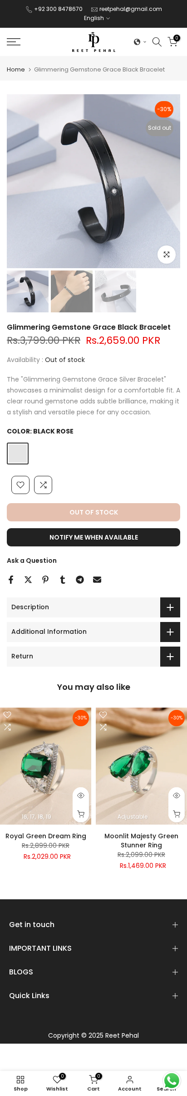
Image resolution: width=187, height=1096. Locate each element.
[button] (140, 42)
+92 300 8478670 (59, 9)
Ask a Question (32, 560)
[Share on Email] (97, 580)
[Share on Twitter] (28, 580)
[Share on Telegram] (80, 580)
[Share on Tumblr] (63, 580)
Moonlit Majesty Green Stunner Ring (141, 840)
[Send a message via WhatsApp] (171, 1080)
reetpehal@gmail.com (130, 9)
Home (16, 69)
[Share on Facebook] (11, 580)
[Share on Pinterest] (45, 580)
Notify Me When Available (93, 537)
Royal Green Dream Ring (45, 836)
